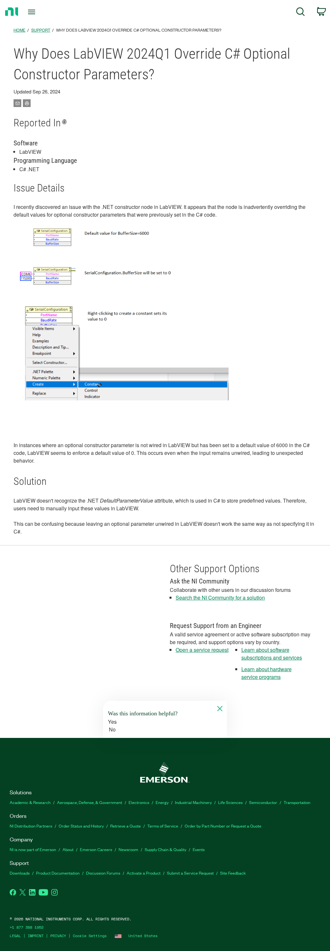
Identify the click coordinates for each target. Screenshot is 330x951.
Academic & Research (30, 802)
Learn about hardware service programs (266, 673)
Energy (162, 802)
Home (19, 30)
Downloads (20, 873)
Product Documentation (58, 873)
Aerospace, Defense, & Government (89, 802)
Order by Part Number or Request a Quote (223, 826)
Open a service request (202, 649)
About (68, 849)
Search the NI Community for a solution (220, 597)
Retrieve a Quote (125, 826)
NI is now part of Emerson (33, 849)
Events (199, 849)
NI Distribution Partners (31, 826)
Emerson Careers (96, 849)
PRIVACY (58, 935)
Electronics (139, 802)
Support (40, 30)
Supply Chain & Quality (165, 849)
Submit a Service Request (190, 873)
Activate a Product (143, 873)
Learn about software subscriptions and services (271, 653)
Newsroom (128, 849)
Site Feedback (233, 873)
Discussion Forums (103, 873)
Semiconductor (263, 802)
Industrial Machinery (193, 802)
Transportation (297, 802)
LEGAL (15, 935)
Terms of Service (162, 826)
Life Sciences (230, 802)
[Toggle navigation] (43, 12)
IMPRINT (36, 935)
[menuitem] (300, 13)
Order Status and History (81, 826)
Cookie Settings (90, 935)
